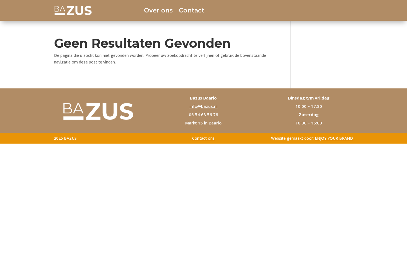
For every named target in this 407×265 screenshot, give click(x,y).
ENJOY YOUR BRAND (334, 138)
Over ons (158, 10)
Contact (191, 10)
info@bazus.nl (203, 106)
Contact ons (203, 138)
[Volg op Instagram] (346, 10)
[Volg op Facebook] (329, 10)
